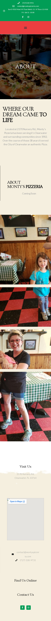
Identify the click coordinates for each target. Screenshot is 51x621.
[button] (25, 27)
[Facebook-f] (23, 17)
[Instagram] (28, 17)
